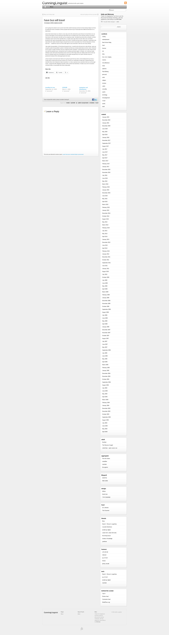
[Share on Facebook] (93, 100)
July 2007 (104, 341)
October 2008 (105, 306)
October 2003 (105, 414)
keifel (118, 21)
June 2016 (105, 178)
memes (104, 60)
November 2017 (106, 140)
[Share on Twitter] (96, 100)
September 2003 (106, 417)
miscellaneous (106, 62)
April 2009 (104, 289)
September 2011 (106, 262)
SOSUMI (64, 87)
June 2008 (105, 318)
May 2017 (104, 155)
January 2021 (105, 123)
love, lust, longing (106, 57)
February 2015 (106, 207)
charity (104, 36)
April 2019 (104, 134)
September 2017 (106, 143)
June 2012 (105, 245)
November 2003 (106, 411)
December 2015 (106, 192)
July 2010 (104, 274)
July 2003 (104, 423)
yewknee (104, 541)
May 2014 (104, 222)
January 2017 (105, 166)
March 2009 (105, 292)
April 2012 (104, 248)
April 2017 (104, 158)
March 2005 (105, 364)
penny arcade (105, 563)
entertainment (105, 39)
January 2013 (105, 239)
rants (103, 77)
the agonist (105, 467)
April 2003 (104, 431)
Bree (103, 521)
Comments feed (106, 599)
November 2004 (106, 376)
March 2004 (105, 399)
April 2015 (104, 201)
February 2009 (106, 294)
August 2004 (105, 385)
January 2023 (105, 117)
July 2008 (104, 315)
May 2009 (104, 286)
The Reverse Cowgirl (107, 445)
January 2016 (105, 190)
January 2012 (105, 254)
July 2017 (104, 149)
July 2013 (104, 230)
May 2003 (104, 428)
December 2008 (106, 300)
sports (103, 92)
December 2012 (106, 242)
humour (104, 48)
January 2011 (105, 268)
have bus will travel (54, 20)
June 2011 (104, 265)
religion (104, 80)
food (103, 45)
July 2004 (104, 388)
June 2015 (105, 195)
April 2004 (104, 396)
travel (96, 102)
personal (104, 74)
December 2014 (106, 213)
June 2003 (105, 426)
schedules (92, 102)
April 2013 (104, 236)
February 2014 (106, 227)
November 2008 (106, 303)
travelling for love (50, 87)
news (103, 65)
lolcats (104, 560)
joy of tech (105, 557)
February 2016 (106, 187)
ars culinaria (105, 507)
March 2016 (105, 184)
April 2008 (104, 324)
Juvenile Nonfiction (107, 527)
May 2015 (104, 198)
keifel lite (104, 478)
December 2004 (106, 373)
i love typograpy (106, 497)
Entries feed (105, 596)
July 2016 (104, 175)
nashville (73, 102)
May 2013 (104, 233)
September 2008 (106, 309)
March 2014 (105, 225)
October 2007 (105, 335)
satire (103, 86)
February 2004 (106, 402)
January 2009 (105, 297)
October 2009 (105, 277)
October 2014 (105, 216)
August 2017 (105, 146)
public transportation (83, 102)
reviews (104, 83)
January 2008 (105, 326)
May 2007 (104, 347)
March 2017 (105, 160)
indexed (104, 555)
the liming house (106, 535)
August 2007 (105, 338)
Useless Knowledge (107, 538)
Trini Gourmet (105, 510)
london (68, 102)
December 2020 (106, 125)
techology (104, 95)
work (103, 106)
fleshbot (104, 442)
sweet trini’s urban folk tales (109, 532)
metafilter (104, 461)
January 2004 (105, 405)
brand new (104, 494)
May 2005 (104, 359)
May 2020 (104, 131)
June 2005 (105, 356)
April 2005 (104, 361)
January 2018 (105, 137)
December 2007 (106, 329)
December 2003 (106, 408)
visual (103, 100)
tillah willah (105, 480)
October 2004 (105, 379)
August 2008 (105, 312)
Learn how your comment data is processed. (73, 154)
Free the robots (106, 458)
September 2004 (106, 382)
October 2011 (105, 259)
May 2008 (104, 321)
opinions (56, 22)
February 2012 (106, 251)
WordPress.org (106, 602)
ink (103, 51)
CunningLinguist (54, 3)
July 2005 (104, 353)
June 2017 (105, 152)
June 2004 (105, 391)
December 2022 (106, 120)
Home (45, 6)
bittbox (104, 491)
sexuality (104, 89)
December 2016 (106, 169)
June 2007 (105, 344)
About (51, 7)
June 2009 (105, 283)
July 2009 (104, 280)
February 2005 (106, 367)
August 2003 (105, 420)
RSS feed (118, 19)
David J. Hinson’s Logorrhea (109, 524)
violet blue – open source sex (109, 448)
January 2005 (105, 370)
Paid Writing (105, 71)
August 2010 (105, 271)
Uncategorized (106, 97)
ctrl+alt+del (105, 552)
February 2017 (106, 163)
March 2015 (105, 204)
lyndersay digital (106, 529)
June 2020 (105, 128)
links (103, 54)
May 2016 (104, 181)
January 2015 (105, 210)
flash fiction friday (106, 42)
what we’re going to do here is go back (88, 14)
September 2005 (106, 350)
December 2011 (106, 257)
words (103, 103)
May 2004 (104, 393)
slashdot (104, 464)
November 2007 (106, 332)
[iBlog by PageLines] (81, 629)
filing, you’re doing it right (49, 14)
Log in (103, 593)
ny (76, 102)
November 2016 (106, 172)
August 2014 (105, 219)
